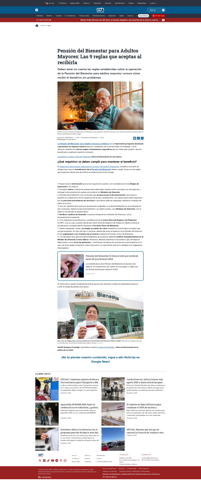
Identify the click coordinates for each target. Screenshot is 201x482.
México (49, 16)
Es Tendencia (70, 16)
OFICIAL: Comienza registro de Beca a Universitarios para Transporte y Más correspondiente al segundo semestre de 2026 (79, 381)
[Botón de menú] (36, 9)
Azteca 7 (86, 3)
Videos (131, 3)
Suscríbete (143, 16)
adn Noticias (120, 3)
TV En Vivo (159, 16)
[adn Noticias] (101, 10)
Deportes (97, 3)
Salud (121, 16)
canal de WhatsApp (106, 347)
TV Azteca (62, 3)
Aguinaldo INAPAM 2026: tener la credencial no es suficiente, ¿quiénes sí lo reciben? (79, 406)
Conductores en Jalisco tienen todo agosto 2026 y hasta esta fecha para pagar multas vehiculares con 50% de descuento (146, 381)
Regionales (142, 3)
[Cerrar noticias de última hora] (163, 19)
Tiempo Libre (84, 16)
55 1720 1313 (146, 460)
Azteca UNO (74, 3)
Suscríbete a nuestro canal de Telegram (73, 157)
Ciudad (58, 16)
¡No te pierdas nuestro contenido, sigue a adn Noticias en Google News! (100, 359)
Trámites (39, 16)
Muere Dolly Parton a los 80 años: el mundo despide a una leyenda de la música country (105, 20)
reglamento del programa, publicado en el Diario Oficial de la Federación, (89, 167)
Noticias (108, 3)
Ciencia (130, 16)
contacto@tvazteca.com (150, 458)
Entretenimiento (99, 16)
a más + (153, 3)
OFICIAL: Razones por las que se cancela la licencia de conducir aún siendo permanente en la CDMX (145, 431)
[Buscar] (163, 10)
